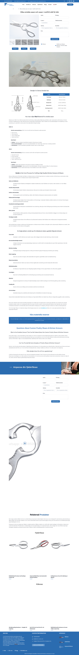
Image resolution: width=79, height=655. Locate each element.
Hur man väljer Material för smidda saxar (39, 116)
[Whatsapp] (69, 1)
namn (42, 15)
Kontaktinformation (39, 633)
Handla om (28, 4)
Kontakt (50, 4)
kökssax (63, 44)
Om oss (5, 633)
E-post (42, 20)
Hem (23, 4)
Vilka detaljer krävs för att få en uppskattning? (39, 351)
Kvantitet (57, 25)
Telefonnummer (58, 20)
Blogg (45, 4)
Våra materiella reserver (39, 315)
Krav (42, 30)
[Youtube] (73, 1)
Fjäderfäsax (40, 4)
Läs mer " (10, 630)
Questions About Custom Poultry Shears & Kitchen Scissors (40, 328)
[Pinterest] (71, 1)
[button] (64, 1)
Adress (42, 25)
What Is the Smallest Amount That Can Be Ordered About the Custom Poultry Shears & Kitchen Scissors (39, 332)
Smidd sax (59, 44)
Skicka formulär (55, 39)
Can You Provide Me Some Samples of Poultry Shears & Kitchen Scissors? (39, 343)
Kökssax (34, 4)
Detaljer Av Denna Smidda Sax (39, 90)
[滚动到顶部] (75, 653)
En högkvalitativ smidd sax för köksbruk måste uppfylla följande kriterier (39, 231)
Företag (57, 15)
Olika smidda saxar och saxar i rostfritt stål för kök (39, 12)
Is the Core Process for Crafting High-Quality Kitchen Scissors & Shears (39, 173)
